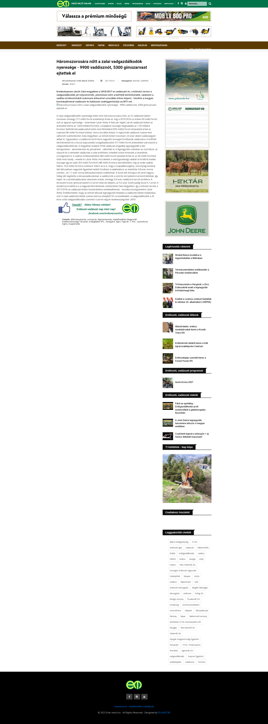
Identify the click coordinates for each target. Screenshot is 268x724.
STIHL (195, 542)
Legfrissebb (100, 4)
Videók (111, 4)
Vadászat (77, 45)
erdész (183, 559)
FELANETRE (164, 712)
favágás (173, 627)
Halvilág (142, 45)
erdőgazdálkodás (186, 553)
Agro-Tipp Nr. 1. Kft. (126, 221)
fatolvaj (173, 616)
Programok (137, 4)
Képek (127, 4)
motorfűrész (175, 610)
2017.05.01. (109, 80)
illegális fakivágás (200, 587)
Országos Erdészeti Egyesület (183, 570)
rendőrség (174, 604)
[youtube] (186, 3)
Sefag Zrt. (199, 593)
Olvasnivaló (64, 56)
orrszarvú (92, 219)
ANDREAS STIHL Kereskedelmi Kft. (185, 622)
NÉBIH (173, 559)
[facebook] (179, 3)
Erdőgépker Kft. (97, 221)
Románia (174, 650)
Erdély (172, 553)
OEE (196, 582)
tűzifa (196, 576)
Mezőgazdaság (159, 45)
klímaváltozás (202, 610)
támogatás (175, 593)
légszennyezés (105, 219)
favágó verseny (177, 599)
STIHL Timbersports (191, 645)
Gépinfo (90, 45)
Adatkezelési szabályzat (141, 706)
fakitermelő (185, 582)
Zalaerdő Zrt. (175, 633)
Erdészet (62, 45)
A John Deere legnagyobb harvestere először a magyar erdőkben (190, 423)
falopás (187, 576)
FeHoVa (201, 662)
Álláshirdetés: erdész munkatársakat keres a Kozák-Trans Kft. (190, 329)
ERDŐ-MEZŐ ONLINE (81, 3)
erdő (201, 559)
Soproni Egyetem (196, 656)
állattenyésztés (78, 219)
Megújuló (113, 45)
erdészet (187, 593)
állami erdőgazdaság (179, 542)
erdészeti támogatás (179, 587)
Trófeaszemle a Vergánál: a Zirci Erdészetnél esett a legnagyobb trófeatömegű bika (192, 287)
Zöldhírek (128, 45)
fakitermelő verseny (198, 616)
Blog (148, 4)
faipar (183, 616)
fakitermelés (203, 547)
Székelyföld (175, 576)
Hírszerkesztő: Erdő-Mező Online (78, 80)
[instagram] (182, 3)
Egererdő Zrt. (187, 650)
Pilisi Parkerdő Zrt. (188, 564)
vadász (201, 553)
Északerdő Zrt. (193, 599)
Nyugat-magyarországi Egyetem (184, 639)
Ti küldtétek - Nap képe (179, 447)
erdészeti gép (176, 547)
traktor (173, 564)
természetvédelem (191, 604)
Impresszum (120, 706)
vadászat (190, 547)
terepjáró (110, 221)
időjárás (188, 610)
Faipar (101, 45)
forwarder (174, 645)
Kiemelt (136, 80)
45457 (72, 84)
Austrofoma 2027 (184, 382)
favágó (192, 559)
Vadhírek (144, 80)
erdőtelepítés (175, 662)
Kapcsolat (169, 4)
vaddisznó (189, 662)
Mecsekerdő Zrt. (188, 627)
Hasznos (157, 4)
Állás (119, 4)
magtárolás (74, 224)
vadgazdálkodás (177, 656)
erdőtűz (173, 582)
